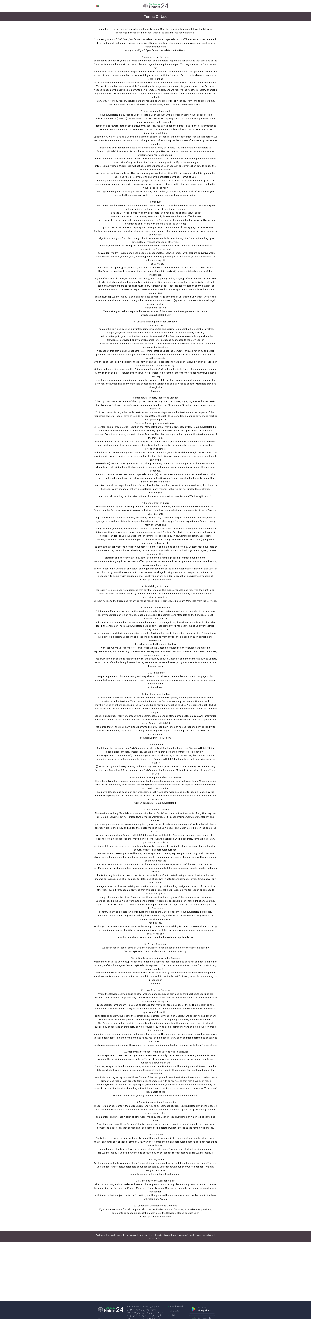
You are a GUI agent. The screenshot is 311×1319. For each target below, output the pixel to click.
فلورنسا (167, 1235)
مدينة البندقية (208, 1235)
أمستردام (111, 1235)
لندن (192, 1235)
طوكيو (159, 1235)
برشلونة (133, 1235)
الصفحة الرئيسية (176, 1306)
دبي (146, 1235)
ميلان (158, 1238)
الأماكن (172, 1315)
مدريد (198, 1235)
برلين (141, 1235)
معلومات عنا (175, 1311)
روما (152, 1235)
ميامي (151, 1238)
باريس (119, 1235)
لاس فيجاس (183, 1235)
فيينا (174, 1235)
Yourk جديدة (100, 1235)
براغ (126, 1235)
